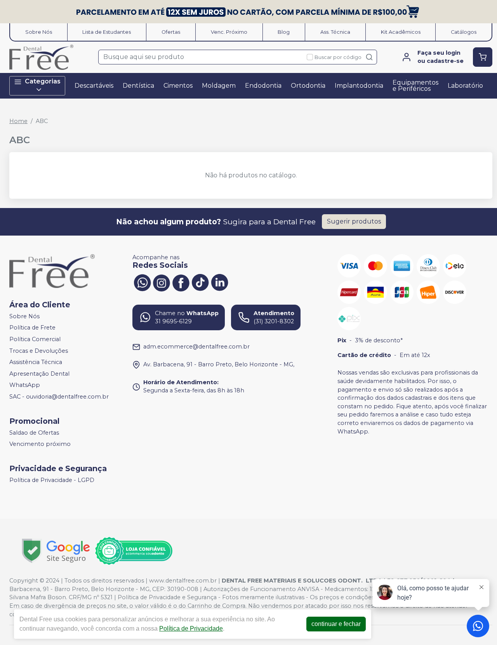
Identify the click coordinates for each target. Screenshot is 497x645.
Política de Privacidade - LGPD (51, 480)
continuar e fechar (336, 624)
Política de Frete (32, 327)
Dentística (138, 85)
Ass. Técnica (335, 32)
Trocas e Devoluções (38, 350)
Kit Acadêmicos (401, 32)
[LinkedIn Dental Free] (219, 282)
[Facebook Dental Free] (181, 282)
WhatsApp (24, 385)
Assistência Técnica (35, 362)
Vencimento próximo (40, 444)
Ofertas (171, 32)
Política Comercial (35, 339)
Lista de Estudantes (106, 32)
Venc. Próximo (229, 32)
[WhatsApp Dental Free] (142, 282)
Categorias (43, 81)
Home (18, 121)
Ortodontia (308, 85)
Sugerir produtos (354, 221)
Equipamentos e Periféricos (415, 85)
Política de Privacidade (191, 628)
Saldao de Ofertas (34, 432)
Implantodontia (359, 85)
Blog (284, 32)
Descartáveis (94, 85)
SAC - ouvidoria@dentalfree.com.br (59, 396)
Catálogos (463, 32)
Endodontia (263, 85)
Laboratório (465, 85)
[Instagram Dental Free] (161, 282)
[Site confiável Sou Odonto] (133, 551)
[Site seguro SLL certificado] (56, 551)
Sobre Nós (38, 32)
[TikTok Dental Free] (200, 282)
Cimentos (178, 85)
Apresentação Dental (39, 373)
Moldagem (219, 85)
